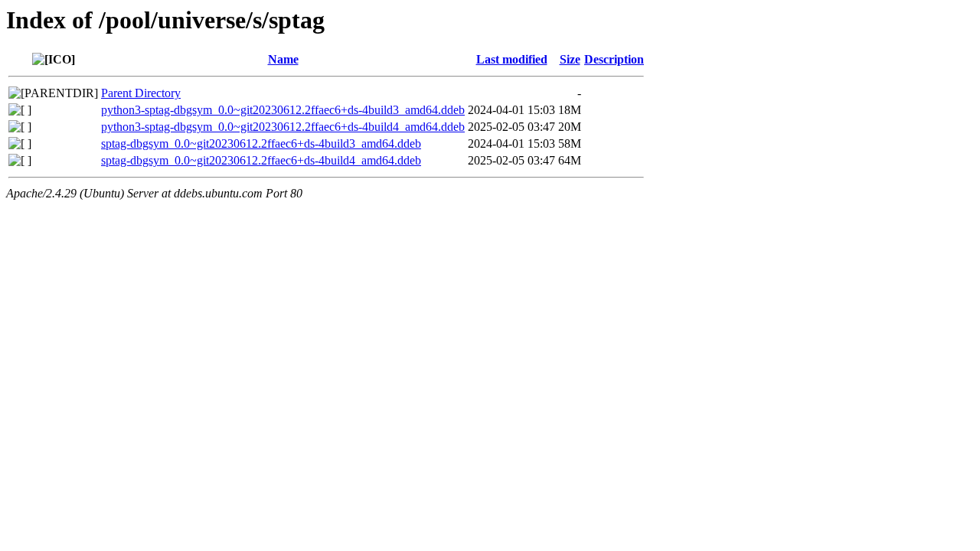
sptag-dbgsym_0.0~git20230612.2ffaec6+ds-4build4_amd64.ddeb (261, 160)
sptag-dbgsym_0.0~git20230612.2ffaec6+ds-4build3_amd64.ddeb (261, 143)
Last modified (511, 59)
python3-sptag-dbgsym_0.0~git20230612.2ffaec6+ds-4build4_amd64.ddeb (283, 126)
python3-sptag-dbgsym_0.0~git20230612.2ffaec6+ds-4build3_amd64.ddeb (283, 109)
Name (283, 59)
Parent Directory (141, 92)
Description (614, 59)
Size (570, 59)
